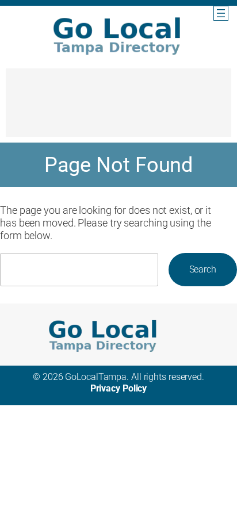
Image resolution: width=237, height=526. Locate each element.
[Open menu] (220, 13)
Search (202, 269)
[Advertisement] (118, 108)
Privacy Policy (118, 388)
